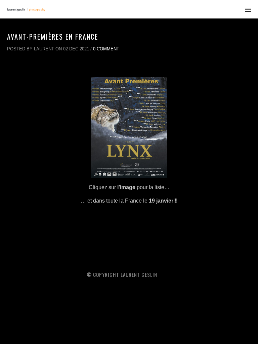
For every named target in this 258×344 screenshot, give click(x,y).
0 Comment (106, 48)
